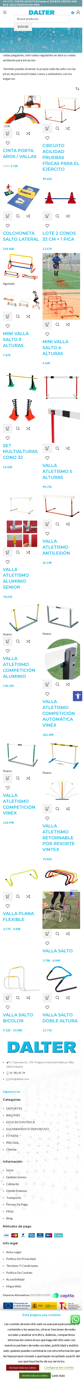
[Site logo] (41, 12)
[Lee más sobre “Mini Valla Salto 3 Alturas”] (8, 316)
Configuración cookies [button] (59, 1367)
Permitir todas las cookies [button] (35, 1375)
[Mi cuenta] (78, 12)
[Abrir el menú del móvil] (5, 12)
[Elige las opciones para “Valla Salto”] (47, 934)
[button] (78, 696)
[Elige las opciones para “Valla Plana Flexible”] (8, 896)
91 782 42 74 (17, 1072)
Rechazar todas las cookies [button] (22, 1367)
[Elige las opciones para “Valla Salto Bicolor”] (8, 998)
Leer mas (58, 1375)
